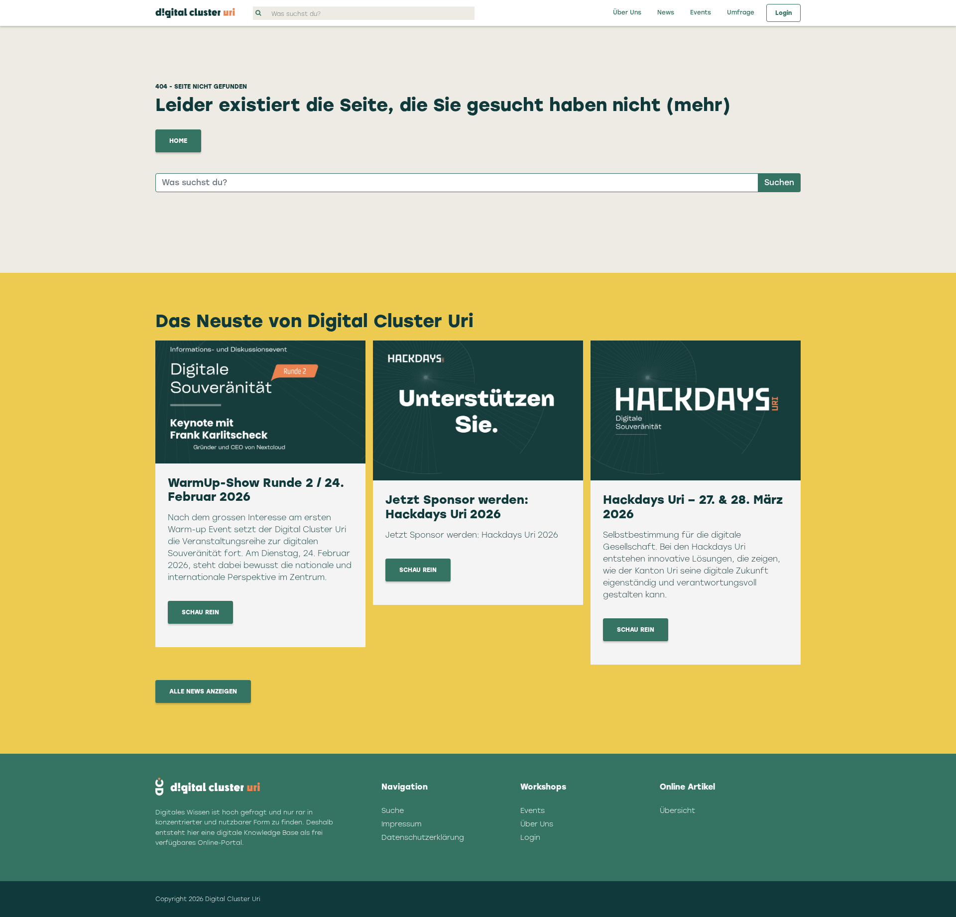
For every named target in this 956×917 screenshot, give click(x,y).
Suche (392, 810)
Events (700, 12)
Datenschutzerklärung (422, 837)
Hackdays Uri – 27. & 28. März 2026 (693, 506)
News (665, 12)
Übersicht (677, 810)
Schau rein (200, 612)
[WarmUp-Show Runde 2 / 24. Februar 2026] (260, 402)
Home (178, 140)
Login (783, 12)
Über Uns (627, 12)
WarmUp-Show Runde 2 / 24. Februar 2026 (256, 489)
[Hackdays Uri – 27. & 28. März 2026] (696, 410)
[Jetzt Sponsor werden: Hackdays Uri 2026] (478, 410)
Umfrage (740, 12)
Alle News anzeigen (203, 691)
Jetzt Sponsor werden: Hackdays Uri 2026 (456, 506)
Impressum (401, 823)
